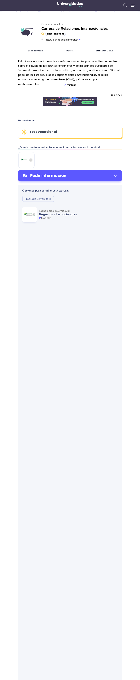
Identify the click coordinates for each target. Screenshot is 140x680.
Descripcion (35, 50)
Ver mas (72, 84)
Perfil (69, 50)
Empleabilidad (104, 50)
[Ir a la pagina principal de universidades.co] (70, 5)
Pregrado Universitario (38, 199)
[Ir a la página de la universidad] (26, 160)
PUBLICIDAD (116, 95)
